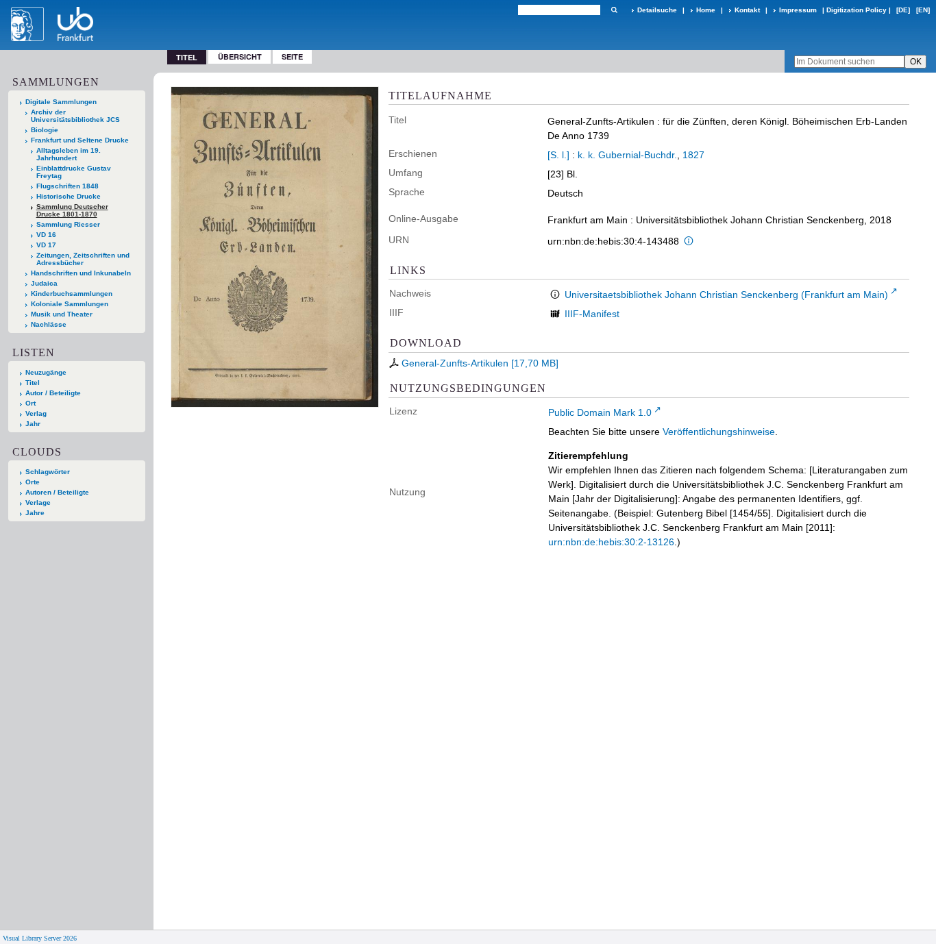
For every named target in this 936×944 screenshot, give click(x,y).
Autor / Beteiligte (53, 393)
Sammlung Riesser (68, 224)
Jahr (32, 423)
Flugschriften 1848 (67, 186)
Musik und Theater (62, 314)
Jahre (35, 513)
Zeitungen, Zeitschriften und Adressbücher (83, 258)
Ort (30, 403)
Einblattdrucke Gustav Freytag (73, 171)
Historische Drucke (68, 196)
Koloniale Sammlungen (69, 304)
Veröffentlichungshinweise (719, 431)
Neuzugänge (45, 372)
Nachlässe (48, 324)
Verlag (36, 413)
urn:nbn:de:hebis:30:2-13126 (611, 541)
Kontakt (747, 10)
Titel (32, 382)
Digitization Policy (856, 10)
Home (705, 10)
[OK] (614, 10)
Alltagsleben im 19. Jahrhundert (68, 154)
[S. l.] (558, 154)
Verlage (38, 502)
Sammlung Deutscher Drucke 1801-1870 (72, 210)
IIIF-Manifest (592, 313)
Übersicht (240, 56)
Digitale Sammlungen (61, 101)
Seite (292, 56)
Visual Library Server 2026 (40, 938)
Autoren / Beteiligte (57, 492)
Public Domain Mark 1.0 (600, 412)
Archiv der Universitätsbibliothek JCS (75, 115)
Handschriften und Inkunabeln (81, 273)
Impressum (798, 10)
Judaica (44, 283)
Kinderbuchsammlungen (71, 293)
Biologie (44, 130)
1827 (693, 154)
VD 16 (46, 234)
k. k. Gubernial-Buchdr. (627, 154)
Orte (32, 482)
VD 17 (46, 245)
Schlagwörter (47, 471)
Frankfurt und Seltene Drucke (80, 140)
